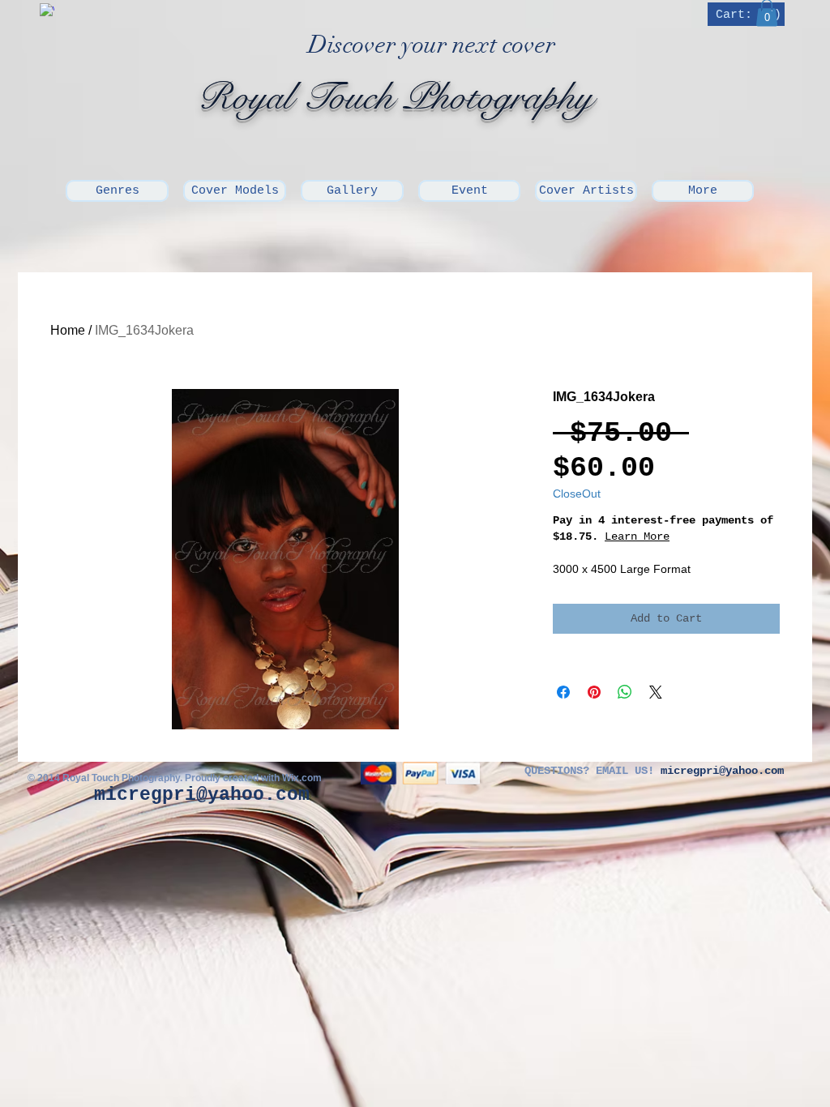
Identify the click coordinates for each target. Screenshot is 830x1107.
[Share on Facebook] (563, 692)
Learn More (694, 536)
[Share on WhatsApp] (625, 692)
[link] (748, 14)
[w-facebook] (47, 10)
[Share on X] (655, 692)
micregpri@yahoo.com (202, 795)
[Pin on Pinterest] (594, 692)
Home (67, 330)
